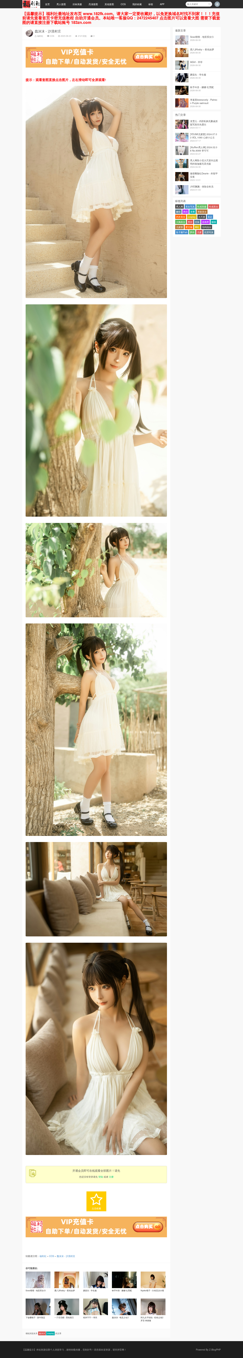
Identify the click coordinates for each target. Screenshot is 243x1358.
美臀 (192, 211)
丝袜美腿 (77, 4)
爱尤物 (188, 227)
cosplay (50, 1333)
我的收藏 (137, 4)
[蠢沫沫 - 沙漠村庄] (96, 298)
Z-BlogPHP (215, 1349)
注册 (111, 1176)
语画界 (205, 222)
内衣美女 (180, 216)
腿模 (213, 222)
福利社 (40, 35)
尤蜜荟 (179, 227)
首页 (47, 4)
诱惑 (185, 211)
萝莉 (192, 232)
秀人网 (179, 206)
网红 (197, 227)
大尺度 (201, 216)
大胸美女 (180, 222)
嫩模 (178, 211)
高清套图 (93, 4)
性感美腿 (201, 206)
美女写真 (190, 206)
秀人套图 (61, 4)
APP (162, 4)
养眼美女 (202, 211)
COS (123, 4)
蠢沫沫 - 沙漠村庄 (48, 31)
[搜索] (209, 4)
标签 (150, 4)
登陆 (100, 1176)
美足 (210, 216)
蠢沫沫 (42, 1333)
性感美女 (213, 206)
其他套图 (109, 4)
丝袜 (197, 222)
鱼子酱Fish (181, 232)
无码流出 (206, 227)
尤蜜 (199, 232)
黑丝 (190, 222)
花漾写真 (208, 232)
